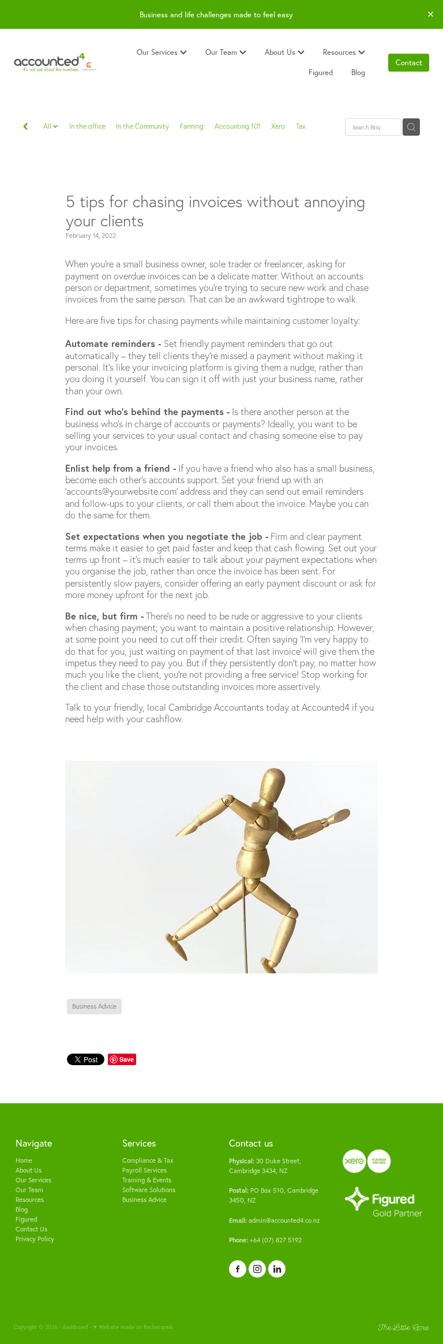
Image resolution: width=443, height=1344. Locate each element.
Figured (321, 72)
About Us (281, 52)
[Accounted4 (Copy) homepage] (55, 63)
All (48, 126)
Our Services (158, 52)
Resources (340, 52)
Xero (278, 126)
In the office (87, 126)
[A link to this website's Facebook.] (237, 1269)
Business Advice (144, 1200)
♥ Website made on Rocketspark (133, 1326)
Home (24, 1160)
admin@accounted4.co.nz (274, 1220)
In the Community (142, 126)
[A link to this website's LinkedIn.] (277, 1269)
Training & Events (146, 1180)
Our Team (222, 52)
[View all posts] (25, 127)
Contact (409, 62)
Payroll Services (144, 1170)
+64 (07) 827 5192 (265, 1240)
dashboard (75, 1326)
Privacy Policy (35, 1239)
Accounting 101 (238, 126)
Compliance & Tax (148, 1160)
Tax (301, 126)
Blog (358, 72)
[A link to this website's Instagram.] (257, 1269)
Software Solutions (148, 1190)
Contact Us (31, 1229)
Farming (192, 126)
